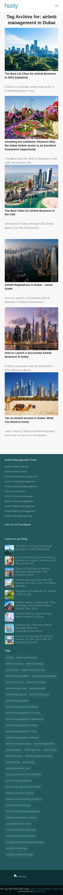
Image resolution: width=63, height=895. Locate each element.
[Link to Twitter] (37, 877)
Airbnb (9, 658)
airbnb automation (26, 658)
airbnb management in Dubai (22, 707)
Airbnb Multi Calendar (17, 467)
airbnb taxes (13, 762)
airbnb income (37, 688)
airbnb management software (22, 737)
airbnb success (14, 756)
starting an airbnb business (21, 817)
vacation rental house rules (21, 830)
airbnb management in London (23, 713)
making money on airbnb (19, 793)
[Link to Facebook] (33, 877)
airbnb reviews (13, 750)
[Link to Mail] (46, 877)
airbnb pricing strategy (18, 744)
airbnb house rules (16, 688)
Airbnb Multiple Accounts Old (21, 477)
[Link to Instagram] (42, 877)
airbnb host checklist (17, 676)
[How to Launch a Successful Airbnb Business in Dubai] (31, 328)
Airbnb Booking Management (21, 486)
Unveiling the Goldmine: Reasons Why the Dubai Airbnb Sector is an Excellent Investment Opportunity (30, 145)
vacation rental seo (16, 848)
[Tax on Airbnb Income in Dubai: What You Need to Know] (31, 393)
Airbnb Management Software (45, 889)
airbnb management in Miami (22, 725)
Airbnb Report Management (20, 511)
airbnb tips (28, 762)
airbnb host (12, 670)
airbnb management (17, 701)
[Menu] (56, 5)
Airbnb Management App (19, 516)
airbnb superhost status (38, 756)
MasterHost (39, 891)
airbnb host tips (15, 682)
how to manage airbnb (18, 781)
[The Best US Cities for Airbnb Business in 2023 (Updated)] (31, 49)
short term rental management (23, 811)
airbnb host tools (36, 682)
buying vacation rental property (23, 774)
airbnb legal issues (16, 694)
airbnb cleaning (34, 664)
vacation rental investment (20, 836)
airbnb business (14, 664)
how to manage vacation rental (23, 787)
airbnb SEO (49, 750)
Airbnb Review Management (20, 506)
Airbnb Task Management (19, 501)
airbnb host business (33, 670)
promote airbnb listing (18, 805)
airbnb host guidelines (44, 676)
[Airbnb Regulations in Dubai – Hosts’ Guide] (31, 260)
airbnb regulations (44, 744)
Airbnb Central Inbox (16, 471)
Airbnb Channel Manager (19, 496)
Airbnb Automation (15, 491)
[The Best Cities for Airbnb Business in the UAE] (31, 186)
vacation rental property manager (25, 842)
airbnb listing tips (39, 694)
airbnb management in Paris (21, 731)
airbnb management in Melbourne (24, 719)
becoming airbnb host (18, 768)
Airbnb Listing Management (20, 481)
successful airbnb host (18, 824)
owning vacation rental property (23, 799)
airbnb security (32, 750)
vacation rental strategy (19, 854)
